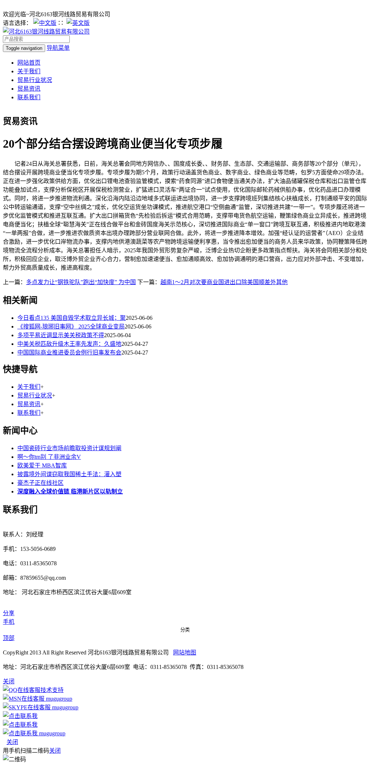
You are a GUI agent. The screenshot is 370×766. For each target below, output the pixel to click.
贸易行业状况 (34, 80)
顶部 (8, 638)
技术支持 (52, 690)
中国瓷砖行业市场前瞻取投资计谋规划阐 (69, 448)
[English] (78, 23)
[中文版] (44, 23)
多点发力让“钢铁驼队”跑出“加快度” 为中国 (81, 282)
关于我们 (28, 71)
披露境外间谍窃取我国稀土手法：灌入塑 (69, 474)
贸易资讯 (28, 89)
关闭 (12, 742)
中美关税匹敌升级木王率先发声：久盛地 (69, 344)
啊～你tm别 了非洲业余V (49, 457)
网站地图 (184, 652)
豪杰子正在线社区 (40, 483)
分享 (8, 613)
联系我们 (28, 97)
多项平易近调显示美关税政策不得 (60, 335)
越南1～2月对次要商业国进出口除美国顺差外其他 (224, 282)
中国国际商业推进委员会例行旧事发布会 (69, 352)
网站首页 (28, 63)
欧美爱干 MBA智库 (42, 465)
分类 (185, 629)
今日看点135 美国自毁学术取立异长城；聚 (71, 318)
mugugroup (58, 699)
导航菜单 (58, 48)
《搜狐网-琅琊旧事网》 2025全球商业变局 (71, 326)
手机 (8, 622)
